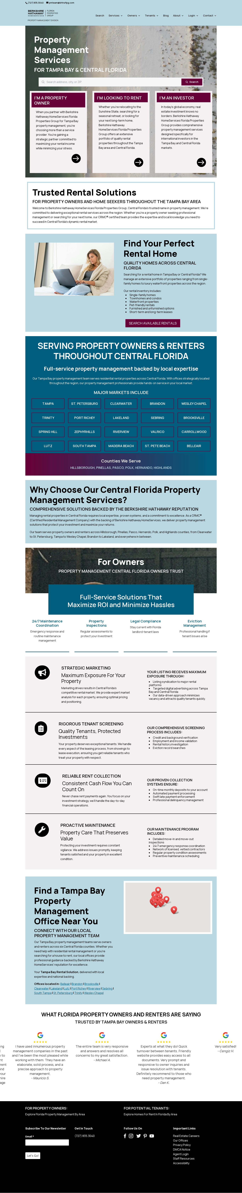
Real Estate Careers (186, 1136)
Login (191, 15)
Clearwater (41, 988)
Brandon (77, 984)
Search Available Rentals (153, 323)
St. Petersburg (63, 993)
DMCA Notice (181, 1149)
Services (114, 15)
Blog (166, 15)
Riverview (94, 988)
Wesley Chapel (94, 993)
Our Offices (180, 1140)
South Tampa (43, 993)
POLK (129, 467)
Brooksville (92, 984)
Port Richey (78, 988)
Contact (208, 15)
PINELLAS (103, 467)
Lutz (67, 988)
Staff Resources (184, 1158)
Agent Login (181, 1154)
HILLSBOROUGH (82, 467)
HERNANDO (143, 467)
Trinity (78, 993)
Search (99, 15)
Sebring (107, 988)
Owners (132, 15)
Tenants (150, 15)
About (176, 15)
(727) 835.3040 (85, 1136)
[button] (159, 890)
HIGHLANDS (163, 467)
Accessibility (181, 1163)
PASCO (118, 467)
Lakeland (56, 988)
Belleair (65, 984)
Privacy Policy (182, 1145)
